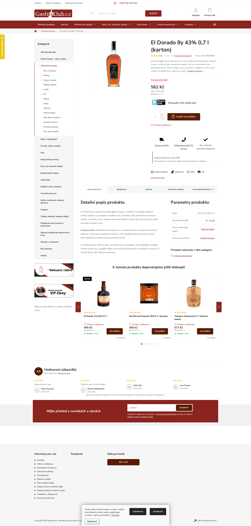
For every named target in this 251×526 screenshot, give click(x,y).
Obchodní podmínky (45, 471)
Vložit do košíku (186, 116)
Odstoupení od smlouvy (74, 3)
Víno (42, 152)
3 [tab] (146, 344)
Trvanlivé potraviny (48, 193)
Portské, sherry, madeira (51, 146)
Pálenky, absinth (49, 85)
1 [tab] (141, 344)
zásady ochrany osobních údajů (140, 417)
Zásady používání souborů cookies (51, 490)
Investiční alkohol (50, 122)
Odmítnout (138, 511)
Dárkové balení (49, 113)
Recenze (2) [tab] (121, 189)
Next (219, 307)
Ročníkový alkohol (50, 127)
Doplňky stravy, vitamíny (51, 186)
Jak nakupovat (43, 475)
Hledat (153, 13)
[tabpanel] (103, 307)
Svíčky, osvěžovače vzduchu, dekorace (52, 201)
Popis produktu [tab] (94, 189)
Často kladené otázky (45, 483)
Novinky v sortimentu (49, 242)
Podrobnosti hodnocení (182, 56)
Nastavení (92, 521)
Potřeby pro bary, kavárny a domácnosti (52, 224)
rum (161, 61)
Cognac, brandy (49, 80)
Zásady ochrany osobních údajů (50, 486)
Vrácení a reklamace (53, 3)
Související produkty (202, 189)
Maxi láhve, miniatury (51, 117)
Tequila (46, 99)
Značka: (158, 178)
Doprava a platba (44, 479)
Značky (44, 255)
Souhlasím (158, 511)
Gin (44, 94)
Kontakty (37, 3)
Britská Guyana (207, 238)
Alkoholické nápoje (49, 65)
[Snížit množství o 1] (162, 118)
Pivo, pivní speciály (51, 131)
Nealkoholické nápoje (50, 173)
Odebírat (184, 407)
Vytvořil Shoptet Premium (207, 520)
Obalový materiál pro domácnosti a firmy (55, 233)
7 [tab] (155, 344)
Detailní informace (194, 71)
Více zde (115, 515)
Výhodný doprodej (48, 52)
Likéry (45, 103)
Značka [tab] (176, 189)
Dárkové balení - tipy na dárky (53, 59)
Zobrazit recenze (64, 373)
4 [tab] (148, 344)
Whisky (46, 75)
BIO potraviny (46, 249)
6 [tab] (153, 344)
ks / (123, 462)
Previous (78, 307)
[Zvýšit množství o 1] (162, 115)
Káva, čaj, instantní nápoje (52, 166)
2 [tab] (144, 344)
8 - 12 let (210, 220)
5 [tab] (151, 344)
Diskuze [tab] (148, 189)
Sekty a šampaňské (49, 139)
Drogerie (44, 209)
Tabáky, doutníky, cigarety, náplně (55, 216)
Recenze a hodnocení (45, 498)
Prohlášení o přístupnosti (47, 494)
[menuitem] (46, 25)
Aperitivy (47, 108)
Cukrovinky (45, 180)
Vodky (46, 89)
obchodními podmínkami (166, 414)
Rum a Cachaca (49, 71)
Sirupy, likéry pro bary (50, 159)
